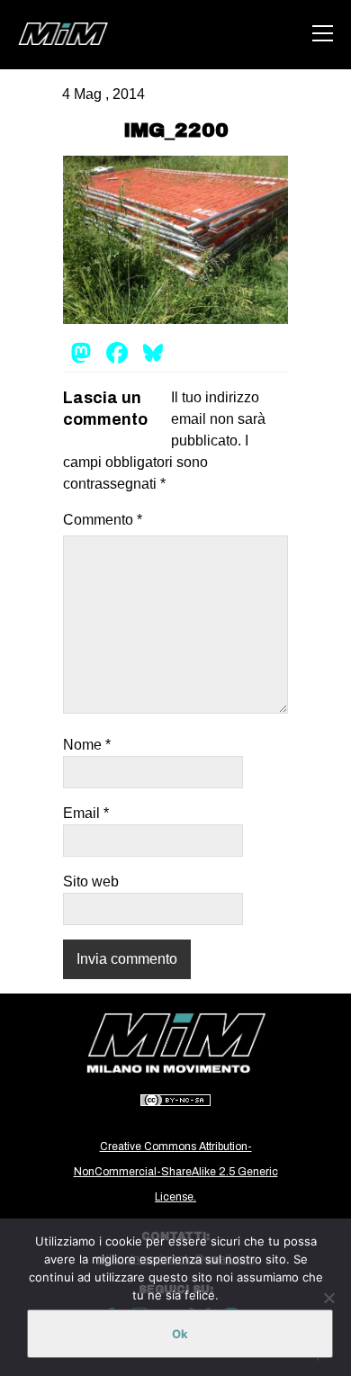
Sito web (91, 881)
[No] (329, 1298)
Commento (102, 519)
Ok (180, 1334)
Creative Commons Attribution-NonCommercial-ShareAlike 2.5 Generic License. (176, 1171)
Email (86, 813)
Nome (87, 744)
